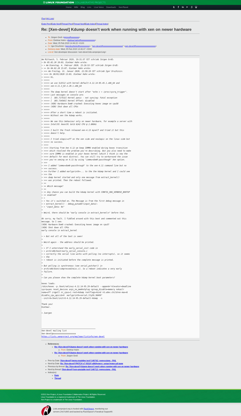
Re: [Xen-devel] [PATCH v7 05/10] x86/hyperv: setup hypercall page (91, 363)
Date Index (90, 24)
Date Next (56, 24)
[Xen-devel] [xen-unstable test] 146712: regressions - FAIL (89, 369)
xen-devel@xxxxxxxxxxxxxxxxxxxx (107, 46)
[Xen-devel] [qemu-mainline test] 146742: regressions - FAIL (88, 360)
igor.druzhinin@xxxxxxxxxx (78, 46)
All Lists (50, 19)
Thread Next (78, 24)
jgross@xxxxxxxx (71, 37)
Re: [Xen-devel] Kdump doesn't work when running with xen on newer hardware (91, 347)
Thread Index (102, 24)
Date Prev (46, 24)
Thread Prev (66, 24)
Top (43, 19)
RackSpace (89, 409)
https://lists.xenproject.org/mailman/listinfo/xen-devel (73, 336)
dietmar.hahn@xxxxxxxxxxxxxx (81, 40)
